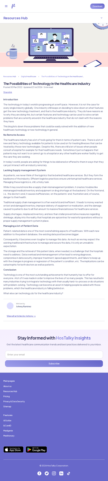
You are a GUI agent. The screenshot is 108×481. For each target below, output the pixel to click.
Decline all (54, 474)
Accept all (54, 465)
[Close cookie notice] (101, 438)
